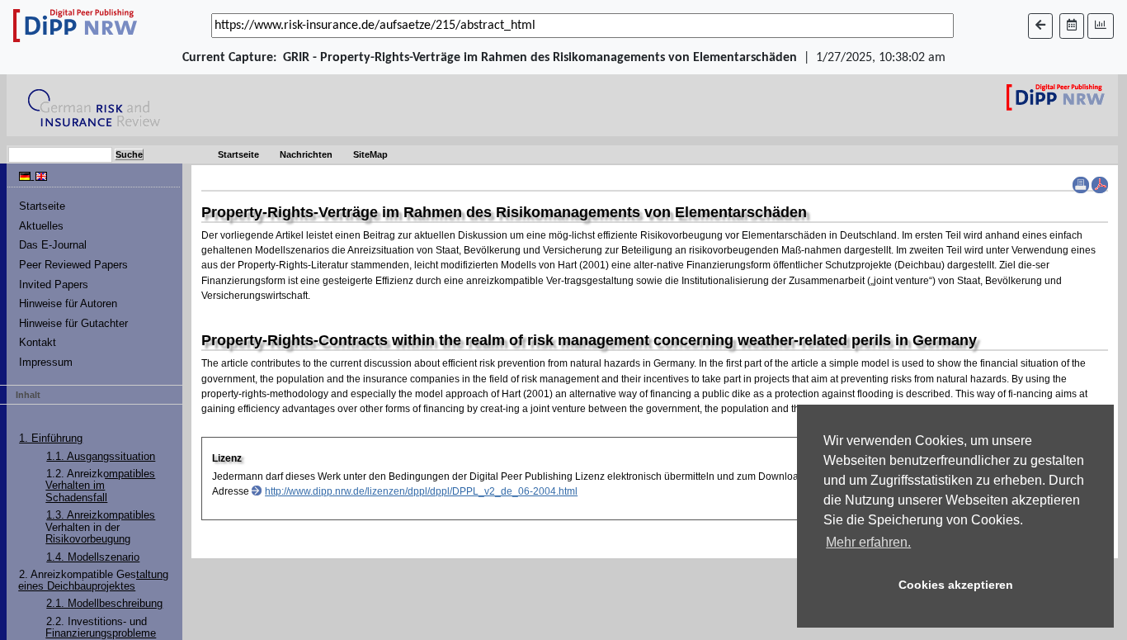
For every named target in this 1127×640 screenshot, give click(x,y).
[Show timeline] (1100, 26)
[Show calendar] (1071, 26)
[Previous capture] (1040, 26)
